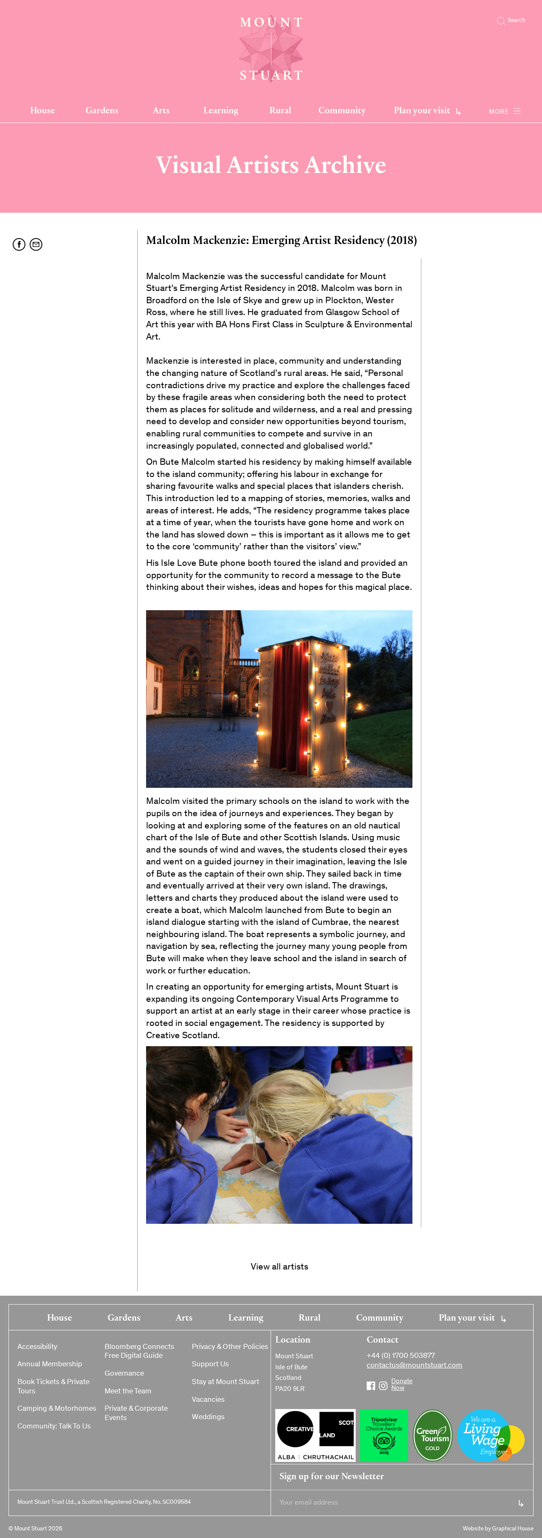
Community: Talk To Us (54, 1427)
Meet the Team (128, 1391)
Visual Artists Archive (271, 163)
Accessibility (37, 1347)
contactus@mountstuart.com (414, 1366)
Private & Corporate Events (136, 1413)
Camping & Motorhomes (56, 1409)
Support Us (210, 1364)
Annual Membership (49, 1364)
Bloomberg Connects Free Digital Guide (139, 1351)
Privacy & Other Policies (230, 1347)
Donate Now (395, 1382)
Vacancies (208, 1400)
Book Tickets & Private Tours (53, 1387)
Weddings (208, 1417)
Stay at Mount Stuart (225, 1382)
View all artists (279, 1267)
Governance (124, 1374)
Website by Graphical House (498, 1529)
